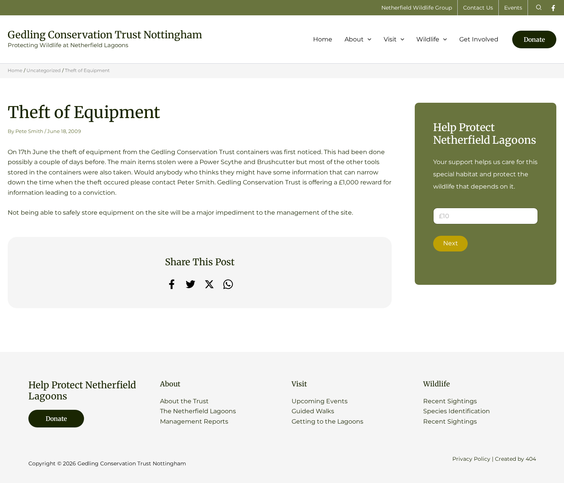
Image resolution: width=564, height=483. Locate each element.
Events (513, 7)
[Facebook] (553, 8)
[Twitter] (190, 284)
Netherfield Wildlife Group (416, 7)
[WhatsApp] (228, 284)
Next (450, 243)
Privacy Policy (471, 458)
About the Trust (184, 401)
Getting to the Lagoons (327, 421)
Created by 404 (515, 458)
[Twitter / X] (209, 284)
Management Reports (194, 421)
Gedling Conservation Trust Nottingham (105, 34)
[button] (539, 8)
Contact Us (478, 7)
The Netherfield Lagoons (198, 411)
